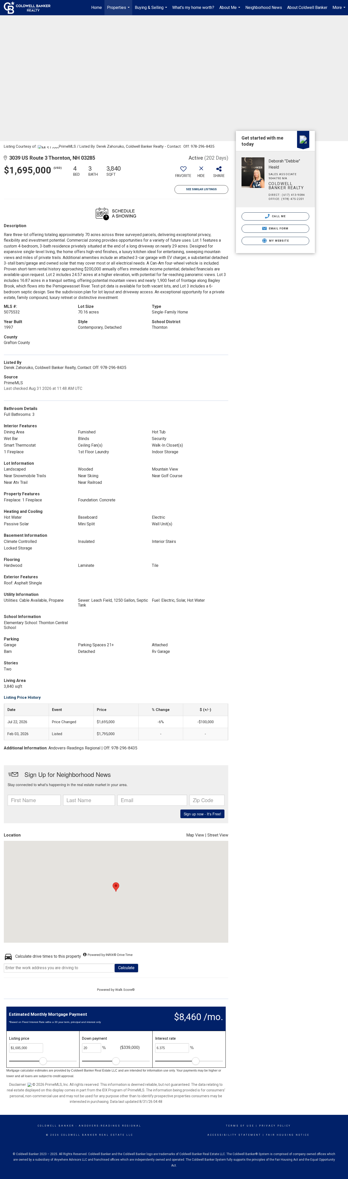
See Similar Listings (201, 189)
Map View (195, 835)
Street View (217, 835)
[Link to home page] (30, 7)
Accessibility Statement (234, 1135)
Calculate (126, 967)
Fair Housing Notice (288, 1135)
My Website (278, 240)
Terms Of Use (240, 1126)
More (339, 10)
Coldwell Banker (56, 1126)
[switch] (183, 173)
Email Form (278, 228)
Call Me (278, 216)
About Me (230, 10)
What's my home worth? (193, 7)
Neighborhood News (263, 7)
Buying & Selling (151, 10)
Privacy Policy (275, 1126)
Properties (119, 10)
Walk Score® (125, 990)
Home (96, 7)
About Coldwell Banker (307, 7)
